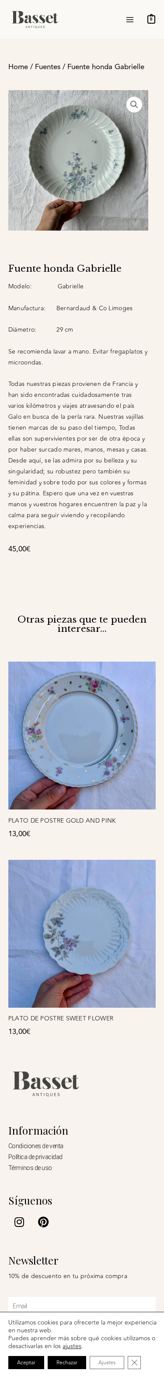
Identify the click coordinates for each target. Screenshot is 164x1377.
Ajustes (106, 1362)
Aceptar (26, 1362)
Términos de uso (30, 1167)
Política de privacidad (35, 1156)
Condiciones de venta (35, 1145)
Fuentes (47, 67)
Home (18, 67)
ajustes (72, 1346)
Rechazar (66, 1362)
